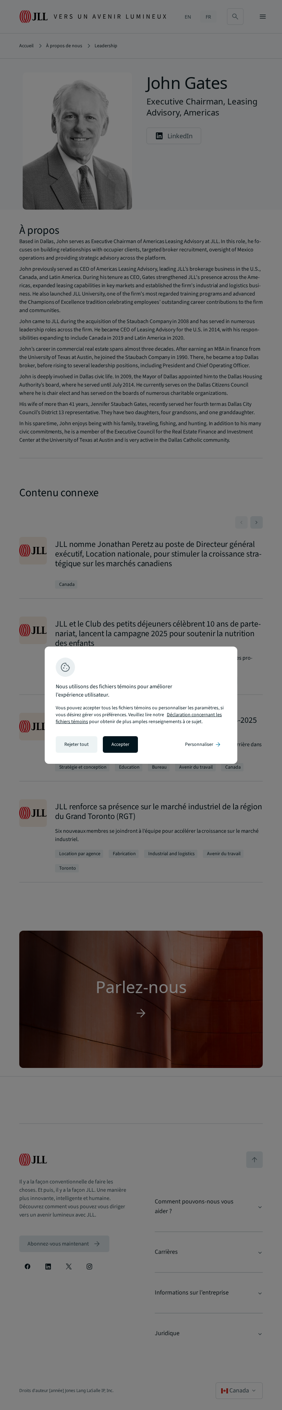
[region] (141, 705)
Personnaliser (203, 744)
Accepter (120, 744)
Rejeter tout (76, 744)
